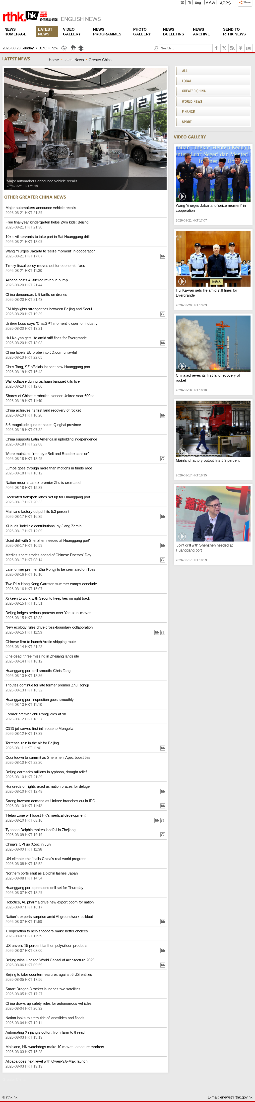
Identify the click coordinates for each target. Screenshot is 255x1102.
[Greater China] (213, 91)
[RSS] (233, 48)
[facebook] (217, 48)
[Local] (213, 81)
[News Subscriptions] (249, 48)
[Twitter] (225, 48)
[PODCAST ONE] (241, 48)
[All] (213, 71)
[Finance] (213, 112)
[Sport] (213, 122)
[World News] (213, 101)
